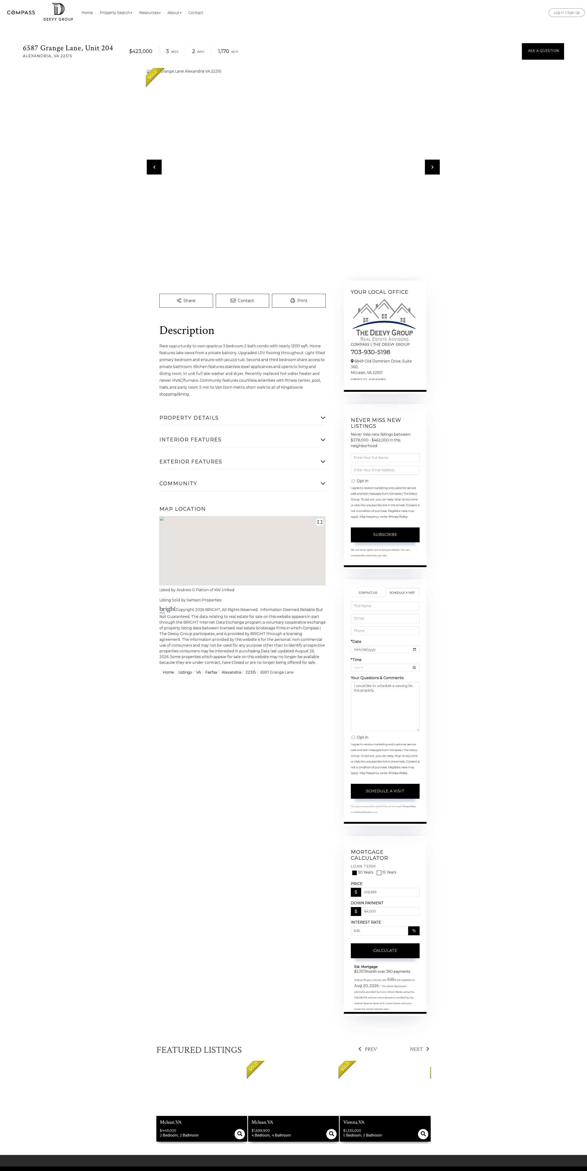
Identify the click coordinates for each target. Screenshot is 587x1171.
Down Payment (367, 903)
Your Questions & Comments (377, 678)
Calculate (385, 950)
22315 (251, 672)
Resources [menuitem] (148, 13)
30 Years (365, 872)
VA (198, 672)
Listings (185, 672)
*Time (356, 660)
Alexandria (231, 672)
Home (168, 672)
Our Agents (377, 379)
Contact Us (359, 379)
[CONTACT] (543, 51)
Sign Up (573, 13)
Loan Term (363, 866)
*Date (356, 641)
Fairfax (211, 672)
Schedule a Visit (402, 592)
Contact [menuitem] (195, 13)
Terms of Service (363, 812)
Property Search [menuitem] (115, 13)
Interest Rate (366, 922)
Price (357, 884)
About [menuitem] (173, 13)
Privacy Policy (398, 516)
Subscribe (385, 534)
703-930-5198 (370, 352)
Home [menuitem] (87, 13)
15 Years (389, 872)
